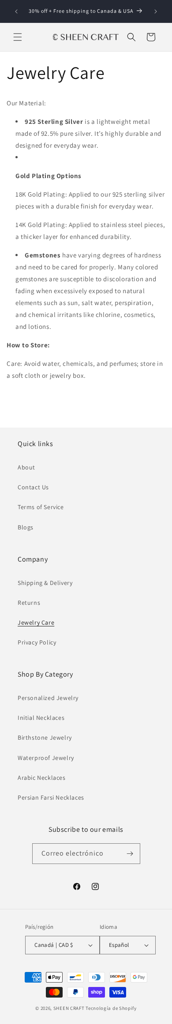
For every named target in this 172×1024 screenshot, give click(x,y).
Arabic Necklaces (42, 778)
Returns (29, 603)
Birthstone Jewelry (45, 737)
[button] (17, 37)
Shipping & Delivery (45, 583)
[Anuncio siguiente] (155, 11)
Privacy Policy (37, 642)
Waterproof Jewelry (46, 758)
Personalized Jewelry (48, 698)
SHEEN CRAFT (69, 1008)
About (26, 467)
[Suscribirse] (130, 853)
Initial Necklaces (41, 718)
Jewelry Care (36, 622)
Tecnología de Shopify (111, 1008)
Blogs (26, 527)
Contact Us (33, 487)
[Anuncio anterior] (16, 11)
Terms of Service (41, 507)
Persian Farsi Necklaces (51, 797)
